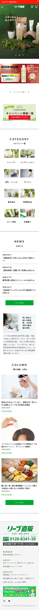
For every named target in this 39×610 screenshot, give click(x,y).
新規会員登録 (8, 555)
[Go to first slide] (28, 92)
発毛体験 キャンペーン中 (12, 566)
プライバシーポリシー (19, 575)
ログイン (17, 555)
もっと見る (19, 303)
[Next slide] (23, 55)
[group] (19, 30)
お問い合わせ (8, 582)
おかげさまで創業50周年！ (10, 2)
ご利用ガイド (29, 578)
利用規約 (6, 575)
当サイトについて (9, 563)
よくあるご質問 (20, 582)
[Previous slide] (16, 55)
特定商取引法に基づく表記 (13, 578)
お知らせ (30, 563)
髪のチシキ (22, 563)
